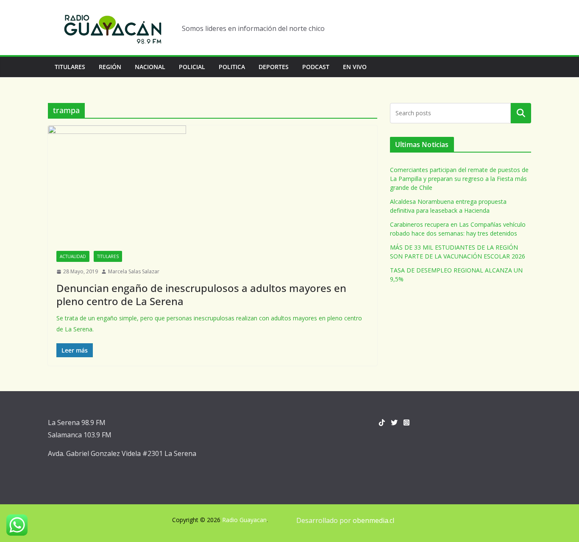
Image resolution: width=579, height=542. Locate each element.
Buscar (521, 113)
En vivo (355, 67)
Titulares (70, 67)
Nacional (150, 67)
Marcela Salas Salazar (133, 271)
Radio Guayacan (244, 520)
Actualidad (73, 256)
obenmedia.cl (373, 520)
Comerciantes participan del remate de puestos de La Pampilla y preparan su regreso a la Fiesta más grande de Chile (459, 179)
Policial (192, 67)
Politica (232, 67)
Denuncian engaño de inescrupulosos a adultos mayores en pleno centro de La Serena (201, 294)
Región (110, 67)
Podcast (315, 67)
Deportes (274, 67)
